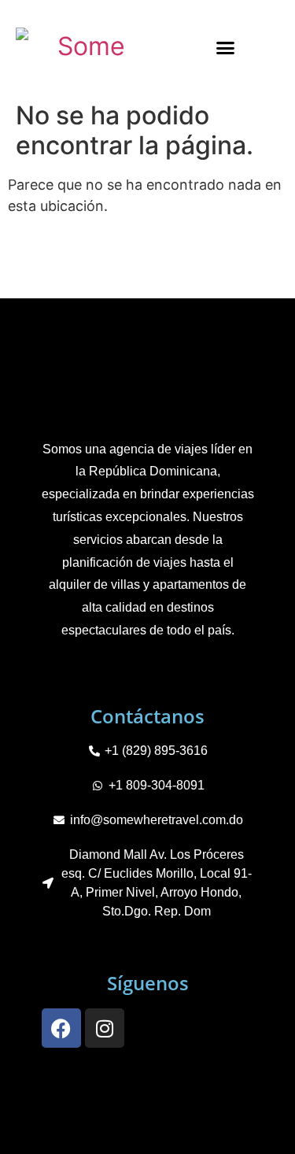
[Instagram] (104, 1028)
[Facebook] (61, 1028)
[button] (225, 47)
